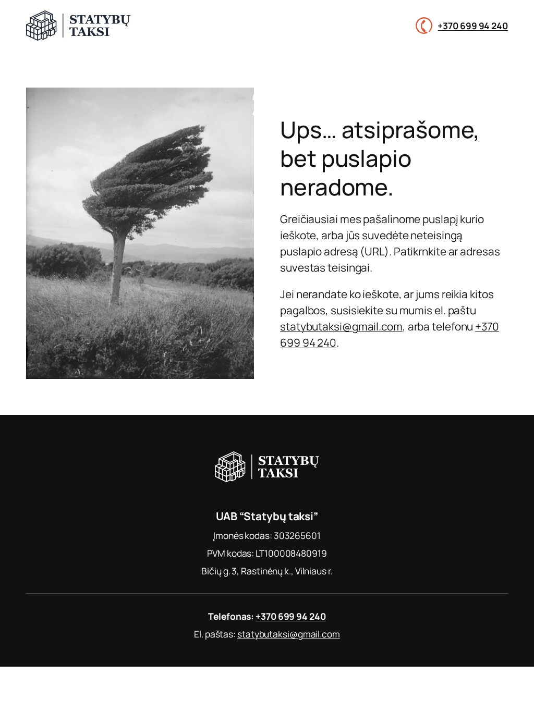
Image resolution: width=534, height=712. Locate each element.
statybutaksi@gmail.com (341, 326)
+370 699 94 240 (473, 25)
